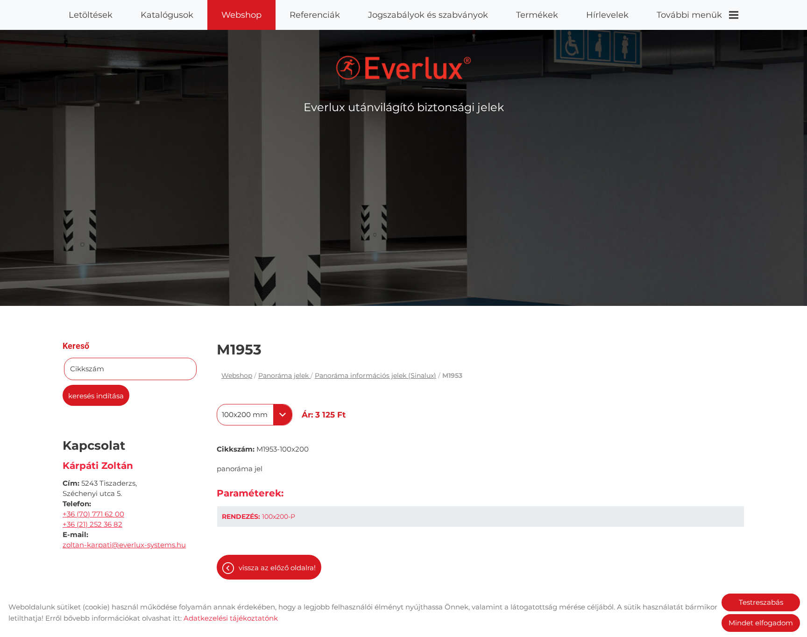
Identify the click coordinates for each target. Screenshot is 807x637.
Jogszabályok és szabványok (428, 15)
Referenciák (315, 15)
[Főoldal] (404, 67)
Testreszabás (761, 602)
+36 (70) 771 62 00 (93, 514)
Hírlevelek (607, 15)
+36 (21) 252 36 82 (92, 524)
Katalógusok (167, 15)
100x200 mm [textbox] (245, 414)
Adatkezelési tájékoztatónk (231, 618)
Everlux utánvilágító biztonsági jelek (404, 107)
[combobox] (254, 414)
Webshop (241, 15)
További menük (689, 15)
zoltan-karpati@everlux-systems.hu (124, 544)
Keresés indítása (96, 395)
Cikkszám (87, 368)
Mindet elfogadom (761, 622)
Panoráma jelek (284, 375)
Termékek (537, 15)
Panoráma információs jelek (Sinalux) (375, 375)
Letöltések (91, 15)
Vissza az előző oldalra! (277, 567)
